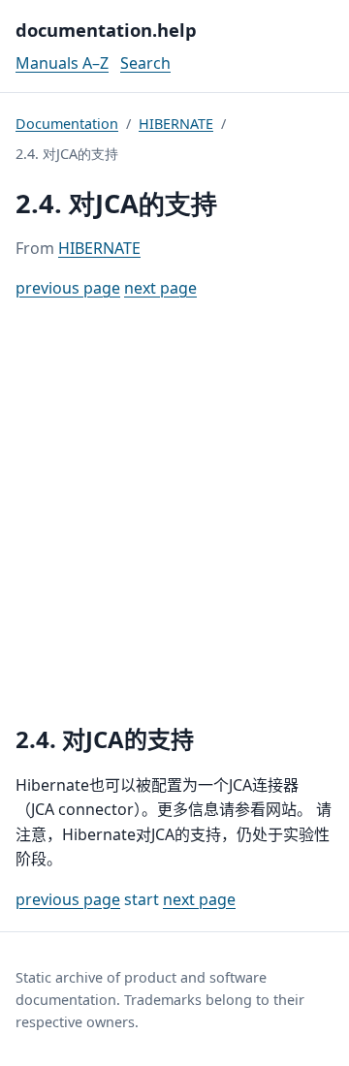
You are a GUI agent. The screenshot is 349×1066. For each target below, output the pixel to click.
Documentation (67, 123)
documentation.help (106, 29)
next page (160, 287)
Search (145, 63)
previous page (68, 287)
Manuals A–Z (62, 63)
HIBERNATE (176, 123)
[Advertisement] (174, 512)
